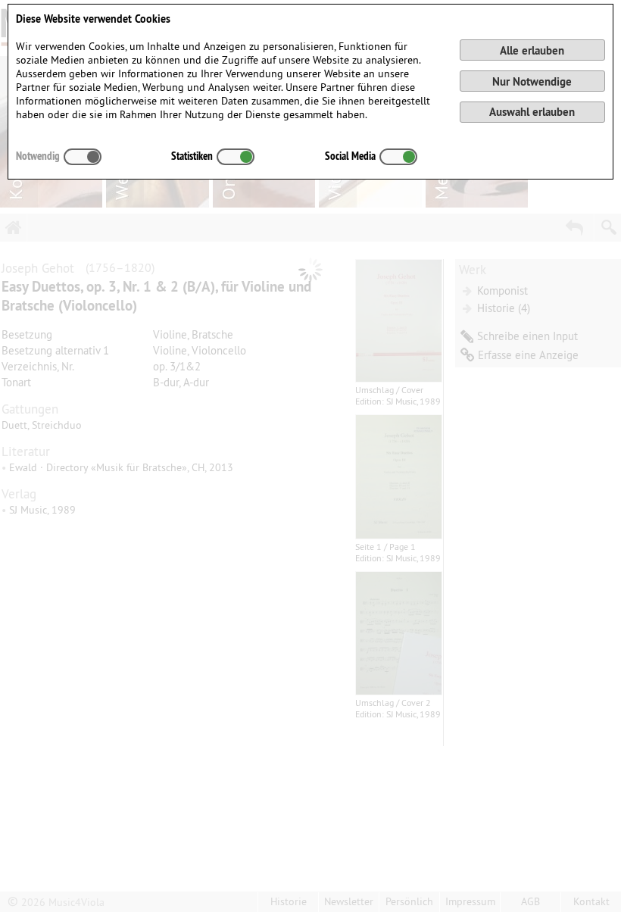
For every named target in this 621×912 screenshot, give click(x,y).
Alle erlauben (532, 50)
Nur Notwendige (532, 81)
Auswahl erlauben (532, 112)
